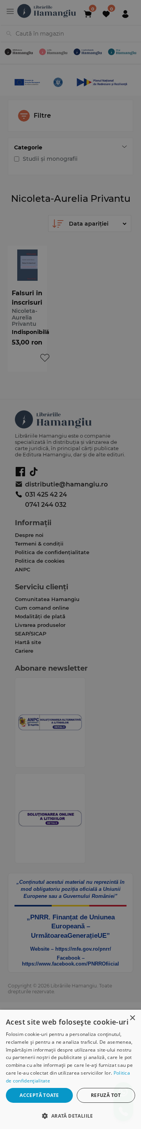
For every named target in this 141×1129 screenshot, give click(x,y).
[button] (70, 1115)
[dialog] (70, 1069)
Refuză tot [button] (106, 1095)
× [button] (132, 1018)
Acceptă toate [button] (39, 1095)
